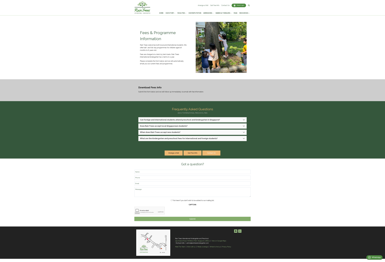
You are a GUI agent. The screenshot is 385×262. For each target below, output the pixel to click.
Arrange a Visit (203, 5)
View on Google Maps (219, 241)
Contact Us (225, 5)
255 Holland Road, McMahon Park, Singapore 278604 (192, 241)
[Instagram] (239, 231)
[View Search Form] (249, 5)
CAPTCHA (192, 205)
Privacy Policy (226, 247)
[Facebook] (235, 231)
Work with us (191, 247)
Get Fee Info (214, 5)
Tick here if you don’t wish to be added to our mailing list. (193, 200)
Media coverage (202, 247)
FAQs (235, 13)
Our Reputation (194, 13)
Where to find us (215, 247)
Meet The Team (180, 247)
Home (161, 13)
